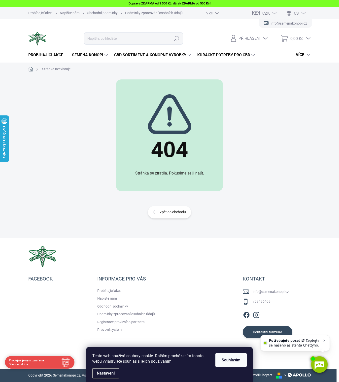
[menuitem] (47, 55)
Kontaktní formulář (267, 332)
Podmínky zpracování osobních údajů (154, 13)
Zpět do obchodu (173, 212)
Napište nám (69, 13)
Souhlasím (231, 360)
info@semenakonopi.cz (271, 292)
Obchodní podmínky (102, 13)
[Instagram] (256, 314)
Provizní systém (109, 330)
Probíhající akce (40, 13)
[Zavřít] (324, 340)
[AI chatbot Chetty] (319, 365)
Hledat (176, 38)
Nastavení (106, 373)
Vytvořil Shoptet (260, 375)
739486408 (262, 301)
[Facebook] (246, 314)
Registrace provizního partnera (121, 322)
